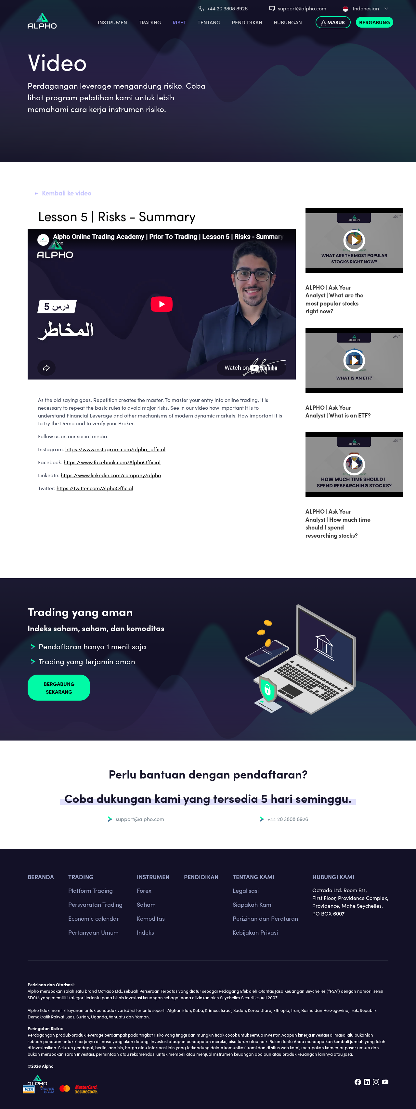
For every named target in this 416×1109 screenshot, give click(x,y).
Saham (146, 904)
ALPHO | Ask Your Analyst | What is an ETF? (338, 411)
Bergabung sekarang (59, 687)
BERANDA (41, 877)
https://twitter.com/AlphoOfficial (95, 488)
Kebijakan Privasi (255, 932)
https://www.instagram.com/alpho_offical (115, 449)
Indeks (145, 932)
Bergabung (374, 22)
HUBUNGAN (288, 22)
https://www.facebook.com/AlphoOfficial (112, 462)
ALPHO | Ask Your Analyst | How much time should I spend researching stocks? (338, 523)
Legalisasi (246, 890)
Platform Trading (90, 890)
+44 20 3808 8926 (227, 8)
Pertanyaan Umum (93, 932)
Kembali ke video (67, 192)
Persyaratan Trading (95, 904)
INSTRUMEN (112, 22)
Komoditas (151, 918)
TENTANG (209, 22)
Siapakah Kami (253, 904)
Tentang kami (254, 877)
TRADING (150, 22)
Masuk (335, 22)
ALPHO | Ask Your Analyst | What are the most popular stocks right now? (334, 299)
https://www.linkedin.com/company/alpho (111, 475)
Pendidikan (247, 22)
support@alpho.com (302, 8)
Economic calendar (93, 918)
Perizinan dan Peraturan (265, 918)
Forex (144, 890)
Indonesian (365, 8)
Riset (179, 22)
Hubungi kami (333, 877)
